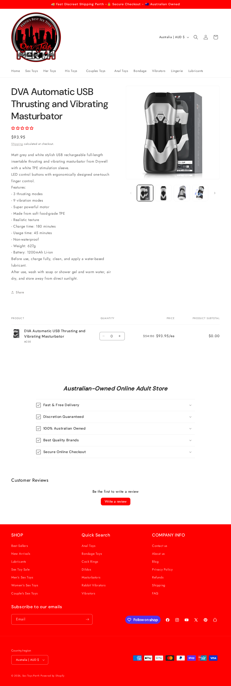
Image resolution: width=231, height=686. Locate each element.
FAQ (155, 593)
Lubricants (18, 561)
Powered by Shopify (53, 675)
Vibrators (88, 593)
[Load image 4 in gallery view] (200, 193)
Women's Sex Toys (24, 585)
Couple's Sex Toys (24, 593)
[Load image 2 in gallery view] (163, 193)
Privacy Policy (162, 569)
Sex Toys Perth (31, 675)
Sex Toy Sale (20, 569)
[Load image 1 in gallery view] (145, 193)
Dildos (86, 569)
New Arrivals (20, 553)
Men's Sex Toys (22, 577)
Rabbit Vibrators (94, 585)
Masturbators (91, 577)
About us (158, 553)
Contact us (159, 545)
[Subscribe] (87, 619)
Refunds (158, 577)
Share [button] (20, 292)
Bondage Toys (92, 553)
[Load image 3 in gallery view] (182, 193)
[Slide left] (131, 193)
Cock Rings (90, 561)
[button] (51, 71)
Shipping (17, 144)
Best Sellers (19, 545)
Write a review (116, 501)
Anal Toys (88, 545)
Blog (155, 561)
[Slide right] (215, 193)
